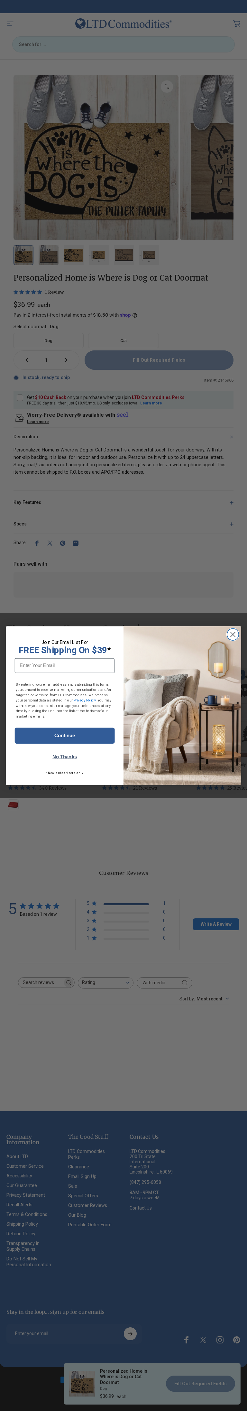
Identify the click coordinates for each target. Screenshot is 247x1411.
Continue (64, 735)
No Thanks (64, 756)
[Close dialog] (233, 634)
